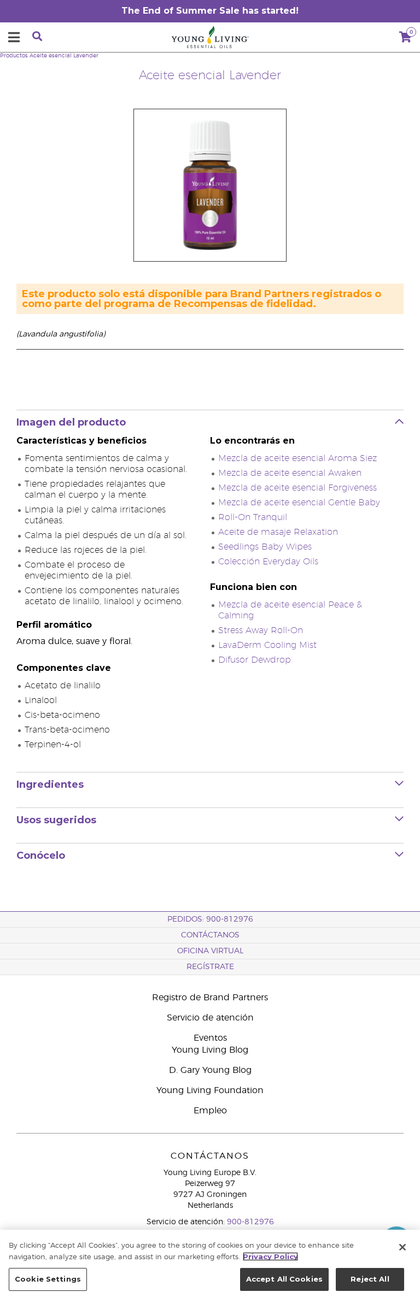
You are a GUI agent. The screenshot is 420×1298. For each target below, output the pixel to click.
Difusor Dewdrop (254, 660)
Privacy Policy (270, 1256)
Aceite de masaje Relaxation (278, 532)
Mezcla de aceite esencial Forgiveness (297, 487)
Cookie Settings (48, 1279)
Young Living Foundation (210, 1090)
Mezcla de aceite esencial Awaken (289, 473)
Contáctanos (210, 935)
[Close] (402, 1247)
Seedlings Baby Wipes (265, 546)
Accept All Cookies (284, 1279)
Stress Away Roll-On (260, 630)
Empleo (210, 1110)
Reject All (370, 1279)
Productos (14, 55)
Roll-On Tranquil (252, 517)
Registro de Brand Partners (210, 997)
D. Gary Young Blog (210, 1070)
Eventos (210, 1038)
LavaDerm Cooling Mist (267, 645)
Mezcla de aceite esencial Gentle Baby (299, 502)
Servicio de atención (210, 1017)
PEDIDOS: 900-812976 (210, 919)
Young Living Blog (210, 1050)
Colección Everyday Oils (268, 561)
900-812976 (250, 1222)
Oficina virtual (210, 951)
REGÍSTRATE (210, 967)
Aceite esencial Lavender (64, 55)
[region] (210, 1264)
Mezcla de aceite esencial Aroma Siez (297, 458)
